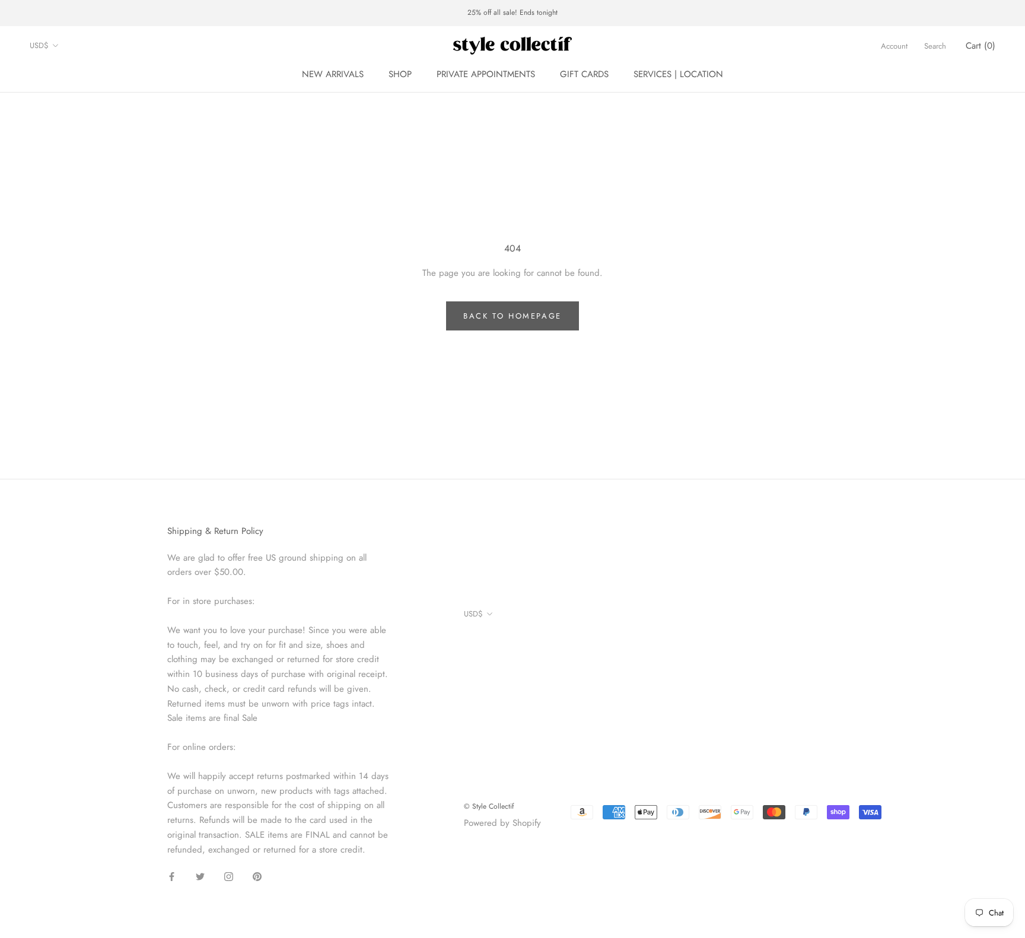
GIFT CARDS (584, 74)
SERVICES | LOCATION (678, 74)
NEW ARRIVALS (333, 74)
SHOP (400, 74)
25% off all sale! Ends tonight (512, 12)
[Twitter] (200, 876)
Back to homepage (512, 316)
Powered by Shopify (502, 822)
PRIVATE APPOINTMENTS (486, 74)
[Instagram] (228, 876)
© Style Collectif (489, 806)
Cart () (980, 45)
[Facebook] (171, 876)
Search (935, 45)
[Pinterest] (257, 876)
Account (894, 45)
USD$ (39, 45)
